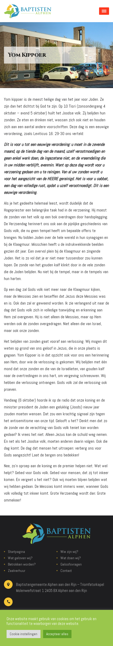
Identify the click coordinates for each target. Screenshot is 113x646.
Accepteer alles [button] (57, 634)
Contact (66, 570)
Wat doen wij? (70, 558)
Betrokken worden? (22, 564)
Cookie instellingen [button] (23, 634)
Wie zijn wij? (69, 551)
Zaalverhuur (16, 570)
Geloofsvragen (71, 564)
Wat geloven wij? (20, 558)
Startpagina (16, 551)
